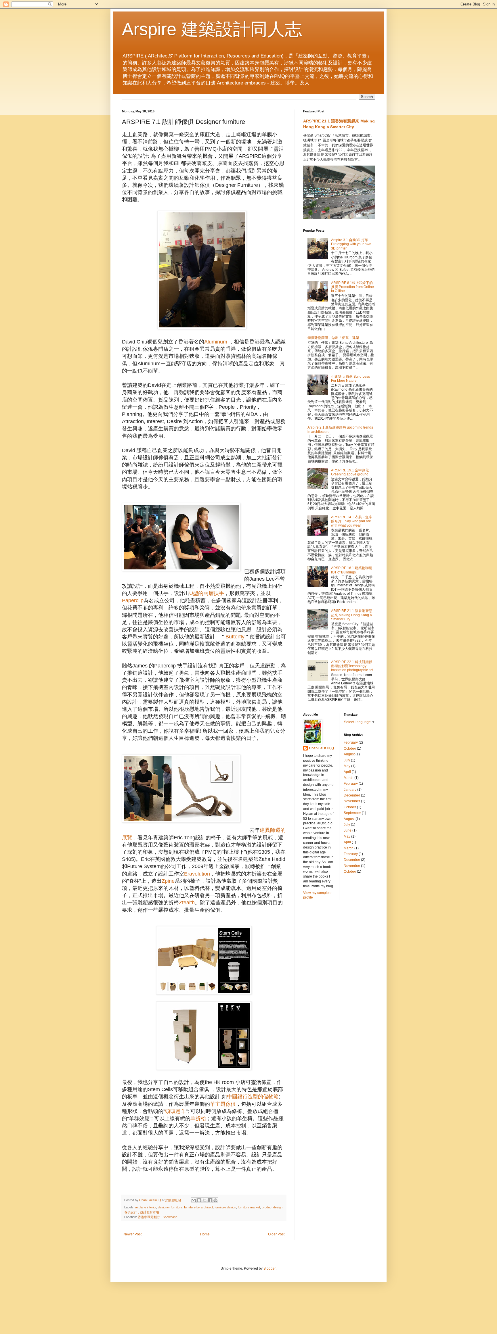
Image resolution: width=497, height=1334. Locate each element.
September (352, 813)
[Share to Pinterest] (215, 1200)
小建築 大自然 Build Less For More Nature (350, 379)
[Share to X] (204, 1200)
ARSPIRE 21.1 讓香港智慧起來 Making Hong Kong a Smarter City (351, 615)
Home (205, 1234)
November (352, 801)
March (348, 778)
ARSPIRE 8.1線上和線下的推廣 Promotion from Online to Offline (352, 287)
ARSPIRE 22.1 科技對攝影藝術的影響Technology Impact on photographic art (352, 666)
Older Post (276, 1234)
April (347, 772)
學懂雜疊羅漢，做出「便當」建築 (333, 338)
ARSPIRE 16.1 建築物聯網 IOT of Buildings (351, 570)
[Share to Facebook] (210, 1200)
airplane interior (145, 1207)
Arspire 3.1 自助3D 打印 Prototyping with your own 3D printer (351, 244)
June (347, 830)
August (349, 754)
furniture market (249, 1207)
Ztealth (187, 902)
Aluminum (215, 342)
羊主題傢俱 (223, 1104)
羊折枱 (198, 1118)
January (350, 790)
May (347, 766)
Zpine (168, 881)
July (347, 760)
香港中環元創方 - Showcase (157, 1217)
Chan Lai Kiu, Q (321, 748)
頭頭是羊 (175, 1111)
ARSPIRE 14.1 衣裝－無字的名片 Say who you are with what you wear (351, 521)
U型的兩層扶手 (206, 593)
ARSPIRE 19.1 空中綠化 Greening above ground (350, 472)
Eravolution (197, 874)
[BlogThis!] (199, 1200)
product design (272, 1207)
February (351, 742)
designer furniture (170, 1207)
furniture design (225, 1207)
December (352, 795)
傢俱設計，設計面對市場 (141, 1212)
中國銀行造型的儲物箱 (253, 1096)
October (350, 748)
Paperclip (133, 600)
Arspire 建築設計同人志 (212, 29)
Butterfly (234, 637)
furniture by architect (198, 1207)
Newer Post (132, 1234)
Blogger (269, 1268)
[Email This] (193, 1200)
